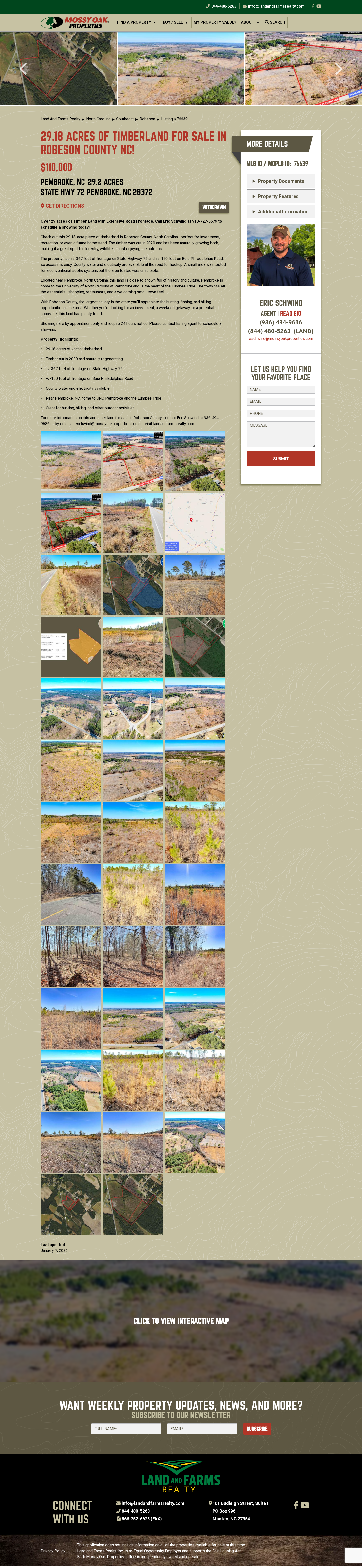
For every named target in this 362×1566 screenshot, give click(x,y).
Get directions (64, 206)
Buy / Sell (173, 22)
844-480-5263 (223, 6)
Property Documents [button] (281, 181)
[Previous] (24, 69)
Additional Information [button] (283, 212)
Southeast (125, 119)
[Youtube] (318, 6)
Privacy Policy (53, 1551)
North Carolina (98, 119)
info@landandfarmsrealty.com (153, 1503)
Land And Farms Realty (60, 119)
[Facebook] (313, 6)
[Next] (338, 69)
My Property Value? (215, 22)
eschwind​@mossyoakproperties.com (281, 338)
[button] (181, 68)
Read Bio (290, 313)
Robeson (147, 119)
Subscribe (257, 1428)
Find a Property (134, 22)
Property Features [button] (278, 196)
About (247, 22)
